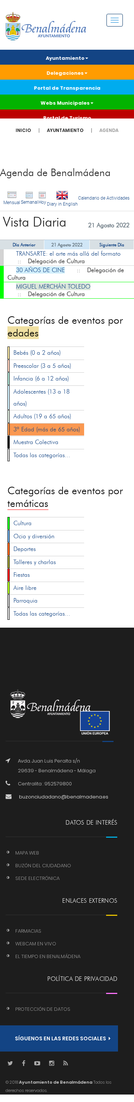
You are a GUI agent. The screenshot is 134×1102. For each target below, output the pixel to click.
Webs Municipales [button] (65, 103)
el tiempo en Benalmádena (47, 956)
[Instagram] (51, 1063)
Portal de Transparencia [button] (67, 88)
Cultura (22, 523)
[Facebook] (23, 1063)
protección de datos (42, 1009)
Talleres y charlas (34, 562)
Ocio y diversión (33, 536)
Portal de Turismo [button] (67, 117)
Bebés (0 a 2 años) (37, 352)
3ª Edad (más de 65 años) (46, 429)
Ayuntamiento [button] (65, 58)
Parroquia (25, 600)
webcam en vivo (35, 943)
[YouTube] (37, 1063)
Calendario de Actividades (104, 198)
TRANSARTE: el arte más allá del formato (68, 253)
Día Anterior (24, 244)
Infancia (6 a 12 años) (41, 378)
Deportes (24, 548)
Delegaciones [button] (65, 73)
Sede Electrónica (37, 878)
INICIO (23, 130)
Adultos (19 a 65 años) (42, 416)
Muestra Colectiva (35, 442)
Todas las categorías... (41, 455)
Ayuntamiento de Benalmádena (55, 1082)
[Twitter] (10, 1063)
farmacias (28, 931)
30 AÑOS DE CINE (40, 270)
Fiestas (21, 574)
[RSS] (65, 1063)
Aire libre (24, 587)
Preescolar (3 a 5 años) (42, 365)
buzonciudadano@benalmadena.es (63, 796)
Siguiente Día (111, 244)
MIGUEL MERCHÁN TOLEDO (53, 286)
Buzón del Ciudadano (43, 865)
